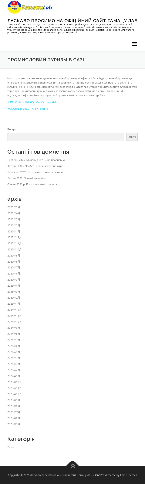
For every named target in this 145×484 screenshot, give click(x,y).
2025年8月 (13, 261)
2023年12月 (14, 382)
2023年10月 (14, 394)
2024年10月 (14, 322)
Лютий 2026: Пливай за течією (26, 178)
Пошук (11, 129)
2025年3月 (13, 291)
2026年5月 (13, 207)
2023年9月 (13, 400)
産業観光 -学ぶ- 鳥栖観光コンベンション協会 (32, 102)
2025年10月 (14, 249)
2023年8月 (13, 406)
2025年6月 (13, 273)
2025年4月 (13, 285)
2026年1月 (13, 231)
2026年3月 (13, 219)
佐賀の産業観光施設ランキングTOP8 (27, 109)
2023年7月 (13, 412)
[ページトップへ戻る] (72, 466)
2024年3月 (13, 364)
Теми (10, 447)
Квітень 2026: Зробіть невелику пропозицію (35, 166)
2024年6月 (13, 346)
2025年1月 (13, 303)
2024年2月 (13, 370)
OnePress (101, 475)
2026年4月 (13, 213)
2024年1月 (13, 376)
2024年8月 (13, 333)
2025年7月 (13, 267)
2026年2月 (13, 225)
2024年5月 (13, 352)
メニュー (134, 43)
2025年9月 (13, 255)
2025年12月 (14, 237)
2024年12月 (14, 309)
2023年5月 (13, 424)
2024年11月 (14, 315)
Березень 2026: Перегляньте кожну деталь (35, 172)
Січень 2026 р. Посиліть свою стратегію (32, 184)
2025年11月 (14, 243)
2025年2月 (13, 297)
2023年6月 (13, 418)
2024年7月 (13, 340)
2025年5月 (13, 279)
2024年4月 (13, 358)
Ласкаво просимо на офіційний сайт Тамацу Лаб (72, 20)
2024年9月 (13, 327)
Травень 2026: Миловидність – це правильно (36, 160)
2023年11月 (14, 388)
